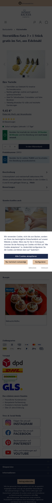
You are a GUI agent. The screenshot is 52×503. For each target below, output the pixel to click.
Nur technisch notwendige (16, 262)
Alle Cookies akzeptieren (26, 256)
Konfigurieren (40, 262)
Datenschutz (32, 267)
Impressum (44, 267)
